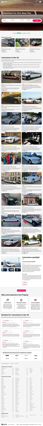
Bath (30, 379)
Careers (35, 424)
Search (36, 1)
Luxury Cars (17, 417)
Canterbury (17, 385)
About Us (18, 424)
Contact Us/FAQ (31, 424)
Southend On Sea (3, 409)
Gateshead (31, 405)
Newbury (2, 399)
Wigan (30, 392)
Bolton (30, 382)
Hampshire (2, 372)
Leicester (31, 385)
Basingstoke (3, 392)
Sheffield (16, 387)
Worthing (2, 407)
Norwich (31, 399)
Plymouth (31, 408)
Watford (2, 382)
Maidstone (16, 382)
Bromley (2, 397)
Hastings (16, 395)
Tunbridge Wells (17, 379)
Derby (2, 410)
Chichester (2, 400)
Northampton (3, 385)
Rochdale (31, 383)
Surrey (2, 370)
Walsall (16, 388)
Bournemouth (32, 394)
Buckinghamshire (3, 368)
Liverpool (31, 369)
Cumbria (31, 371)
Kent (16, 371)
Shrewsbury (17, 397)
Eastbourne (17, 386)
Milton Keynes (3, 386)
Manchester (17, 373)
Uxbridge (2, 369)
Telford (16, 396)
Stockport (2, 411)
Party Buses (3, 417)
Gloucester (31, 386)
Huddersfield (17, 411)
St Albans (2, 393)
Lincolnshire (31, 370)
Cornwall (31, 372)
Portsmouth (3, 398)
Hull (30, 400)
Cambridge (17, 380)
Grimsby (31, 397)
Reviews (21, 424)
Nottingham (17, 369)
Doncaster (16, 400)
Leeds (16, 408)
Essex (2, 374)
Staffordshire (17, 370)
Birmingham (17, 398)
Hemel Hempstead (4, 394)
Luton (2, 405)
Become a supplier (25, 424)
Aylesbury (2, 379)
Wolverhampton (17, 392)
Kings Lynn (31, 398)
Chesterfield (3, 406)
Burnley (31, 381)
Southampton (3, 408)
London (2, 371)
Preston (31, 396)
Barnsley (16, 399)
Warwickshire (17, 374)
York (16, 406)
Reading (2, 383)
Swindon (2, 381)
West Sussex (3, 373)
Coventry (16, 405)
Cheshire (16, 372)
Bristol (30, 368)
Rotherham (17, 383)
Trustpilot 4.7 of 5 (11, 424)
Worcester (31, 393)
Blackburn (31, 388)
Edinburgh (31, 409)
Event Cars (11, 363)
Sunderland (31, 406)
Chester (16, 384)
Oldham (16, 393)
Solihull (31, 380)
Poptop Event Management (5, 363)
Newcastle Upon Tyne (33, 407)
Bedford (2, 395)
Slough (2, 384)
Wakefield (16, 410)
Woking (2, 388)
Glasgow (31, 410)
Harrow (2, 380)
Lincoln (31, 395)
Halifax (16, 409)
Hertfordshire (17, 368)
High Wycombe (3, 387)
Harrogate (16, 407)
